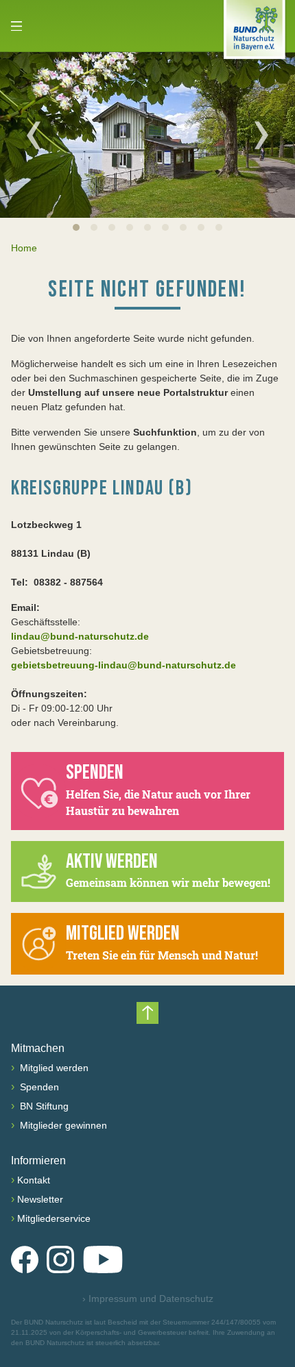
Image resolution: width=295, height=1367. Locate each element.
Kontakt (33, 1180)
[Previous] (33, 135)
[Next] (261, 135)
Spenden (38, 1086)
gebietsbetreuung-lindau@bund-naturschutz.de (123, 665)
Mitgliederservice (54, 1218)
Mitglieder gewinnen (62, 1125)
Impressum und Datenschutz (147, 1298)
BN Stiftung (43, 1106)
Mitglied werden (52, 1067)
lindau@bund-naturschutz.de (80, 636)
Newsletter (40, 1199)
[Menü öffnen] (16, 26)
